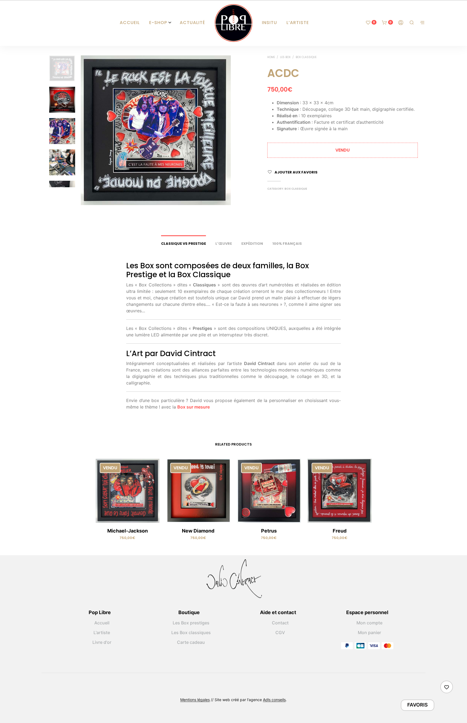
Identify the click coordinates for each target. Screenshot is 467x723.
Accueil (130, 22)
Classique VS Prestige (183, 243)
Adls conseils (274, 700)
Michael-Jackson (127, 531)
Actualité (192, 22)
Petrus (269, 531)
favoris (417, 705)
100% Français (287, 243)
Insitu (269, 22)
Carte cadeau (191, 642)
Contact (280, 622)
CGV (280, 632)
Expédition (252, 243)
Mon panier (369, 632)
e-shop (158, 22)
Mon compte (369, 622)
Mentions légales (195, 700)
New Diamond (198, 531)
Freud (339, 531)
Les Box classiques (191, 632)
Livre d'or (101, 642)
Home (271, 57)
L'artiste (102, 632)
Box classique (306, 57)
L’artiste (297, 22)
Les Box (285, 57)
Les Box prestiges (191, 622)
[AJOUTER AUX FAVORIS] (127, 515)
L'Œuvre (223, 243)
